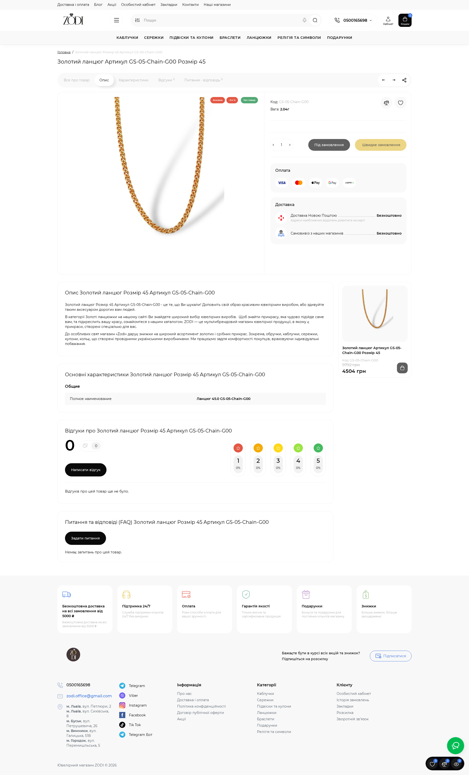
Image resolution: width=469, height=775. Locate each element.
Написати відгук (85, 470)
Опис (104, 80)
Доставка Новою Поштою (314, 215)
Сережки (265, 700)
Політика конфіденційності (201, 706)
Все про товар (77, 80)
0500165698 (355, 20)
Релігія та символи (274, 732)
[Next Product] (394, 80)
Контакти (190, 4)
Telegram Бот (140, 734)
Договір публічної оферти (200, 712)
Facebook (137, 715)
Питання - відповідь (203, 80)
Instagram (138, 705)
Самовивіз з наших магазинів (317, 233)
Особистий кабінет (138, 4)
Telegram (137, 686)
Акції (111, 4)
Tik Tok (135, 725)
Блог (98, 4)
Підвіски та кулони (274, 706)
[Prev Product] (384, 80)
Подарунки (267, 725)
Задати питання (85, 538)
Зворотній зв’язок (353, 719)
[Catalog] (116, 20)
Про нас (184, 693)
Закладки (168, 4)
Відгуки (166, 80)
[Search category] (137, 20)
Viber (133, 695)
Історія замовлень (353, 700)
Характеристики (134, 80)
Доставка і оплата (73, 4)
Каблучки (265, 693)
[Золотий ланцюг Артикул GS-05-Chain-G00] (160, 182)
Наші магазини (217, 4)
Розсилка (345, 712)
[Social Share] (404, 80)
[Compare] (386, 103)
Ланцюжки (267, 712)
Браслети (265, 719)
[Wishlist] (400, 103)
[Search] (304, 20)
